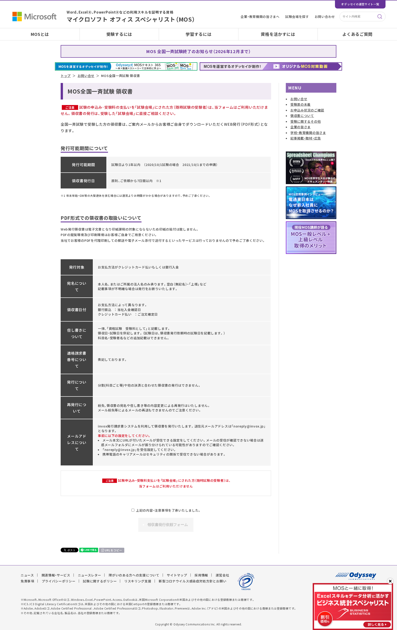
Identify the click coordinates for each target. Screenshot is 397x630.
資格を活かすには (278, 34)
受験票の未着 (300, 104)
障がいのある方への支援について (134, 575)
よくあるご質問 (357, 34)
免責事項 (27, 581)
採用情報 (201, 575)
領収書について (302, 115)
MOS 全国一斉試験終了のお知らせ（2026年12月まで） (198, 51)
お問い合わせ (325, 16)
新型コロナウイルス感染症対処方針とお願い (192, 581)
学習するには (198, 34)
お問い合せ (86, 75)
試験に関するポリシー (100, 581)
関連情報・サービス (56, 575)
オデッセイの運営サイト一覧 (360, 4)
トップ (66, 75)
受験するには (119, 34)
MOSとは (40, 34)
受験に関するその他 (305, 121)
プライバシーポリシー (59, 581)
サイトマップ (177, 575)
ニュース (27, 575)
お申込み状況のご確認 (307, 110)
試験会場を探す (297, 16)
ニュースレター (89, 575)
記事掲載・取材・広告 (305, 138)
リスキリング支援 (137, 581)
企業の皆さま (300, 127)
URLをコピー (113, 550)
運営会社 (222, 575)
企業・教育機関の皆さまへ (260, 16)
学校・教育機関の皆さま (308, 132)
